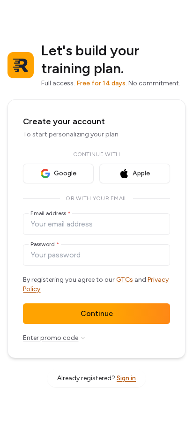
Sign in (126, 378)
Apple (141, 173)
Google (65, 173)
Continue (97, 313)
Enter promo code (50, 338)
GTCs (124, 280)
